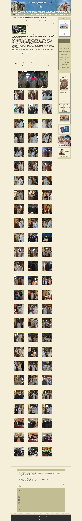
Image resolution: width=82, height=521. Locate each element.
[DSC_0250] (33, 209)
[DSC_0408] (47, 380)
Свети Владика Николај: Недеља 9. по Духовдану (27, 480)
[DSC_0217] (47, 166)
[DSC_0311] (19, 280)
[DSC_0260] (47, 223)
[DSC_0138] (19, 123)
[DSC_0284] (33, 252)
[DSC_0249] (19, 209)
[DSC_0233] (19, 195)
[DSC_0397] (19, 366)
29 (62, 110)
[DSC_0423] (19, 409)
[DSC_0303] (33, 266)
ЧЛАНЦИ (37, 14)
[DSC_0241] (33, 195)
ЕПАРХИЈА (32, 14)
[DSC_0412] (19, 394)
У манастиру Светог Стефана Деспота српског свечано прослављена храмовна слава (33, 479)
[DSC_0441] (47, 423)
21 (69, 107)
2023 (19, 491)
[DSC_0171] (33, 152)
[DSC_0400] (33, 366)
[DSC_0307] (47, 266)
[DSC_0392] (47, 352)
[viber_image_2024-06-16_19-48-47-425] (19, 95)
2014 (19, 505)
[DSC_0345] (19, 323)
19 (65, 107)
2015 (19, 503)
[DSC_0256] (33, 223)
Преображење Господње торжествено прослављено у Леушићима (30, 475)
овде (27, 69)
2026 (19, 470)
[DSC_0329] (33, 309)
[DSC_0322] (33, 295)
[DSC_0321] (19, 295)
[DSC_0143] (47, 123)
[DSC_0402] (47, 366)
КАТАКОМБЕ (42, 14)
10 (62, 105)
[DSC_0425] (33, 409)
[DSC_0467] (19, 451)
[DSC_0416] (47, 394)
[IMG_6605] (47, 237)
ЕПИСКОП (18, 14)
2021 (19, 494)
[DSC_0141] (33, 123)
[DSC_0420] (33, 394)
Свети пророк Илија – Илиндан (24, 481)
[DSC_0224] (19, 180)
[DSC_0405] (33, 380)
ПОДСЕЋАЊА (66, 14)
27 (67, 109)
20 (67, 107)
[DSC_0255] (19, 223)
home (14, 14)
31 (65, 110)
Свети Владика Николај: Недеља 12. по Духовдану (27, 474)
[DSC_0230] (47, 180)
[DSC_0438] (33, 423)
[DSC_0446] (33, 437)
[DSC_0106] (33, 109)
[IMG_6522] (47, 95)
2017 (19, 500)
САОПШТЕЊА (48, 14)
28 (69, 109)
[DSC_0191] (47, 152)
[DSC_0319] (47, 280)
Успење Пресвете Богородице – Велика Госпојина (27, 472)
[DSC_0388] (33, 352)
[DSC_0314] (33, 280)
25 (64, 109)
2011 (19, 509)
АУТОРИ (61, 14)
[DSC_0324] (19, 309)
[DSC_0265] (33, 237)
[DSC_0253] (47, 209)
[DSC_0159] (19, 138)
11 (64, 105)
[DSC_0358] (19, 337)
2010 (19, 511)
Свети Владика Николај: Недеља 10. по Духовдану (27, 478)
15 (59, 107)
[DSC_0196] (19, 166)
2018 (19, 499)
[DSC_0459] (47, 437)
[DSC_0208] (33, 166)
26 (65, 109)
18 (64, 107)
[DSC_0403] (19, 380)
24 (62, 109)
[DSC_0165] (19, 152)
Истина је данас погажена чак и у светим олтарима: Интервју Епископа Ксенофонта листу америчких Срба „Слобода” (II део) (39, 473)
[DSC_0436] (19, 423)
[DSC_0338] (47, 309)
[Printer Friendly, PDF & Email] (52, 23)
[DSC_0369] (47, 337)
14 (69, 105)
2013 (19, 506)
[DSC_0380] (19, 352)
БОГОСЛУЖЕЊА (55, 14)
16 (61, 107)
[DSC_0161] (33, 138)
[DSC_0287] (47, 252)
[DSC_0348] (33, 323)
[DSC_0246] (47, 195)
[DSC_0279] (19, 252)
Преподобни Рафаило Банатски (64, 95)
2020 (19, 496)
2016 (19, 502)
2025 (19, 488)
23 (61, 109)
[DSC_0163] (47, 138)
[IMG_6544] (47, 109)
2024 (19, 490)
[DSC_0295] (19, 266)
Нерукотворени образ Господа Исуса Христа (64, 93)
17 (62, 107)
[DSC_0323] (47, 295)
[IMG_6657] (19, 437)
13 (67, 105)
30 (64, 110)
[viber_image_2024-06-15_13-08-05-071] (47, 451)
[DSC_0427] (47, 409)
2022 (19, 493)
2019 (19, 497)
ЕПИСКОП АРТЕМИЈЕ (25, 14)
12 (65, 105)
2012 (19, 508)
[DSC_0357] (47, 323)
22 (59, 109)
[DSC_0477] (33, 451)
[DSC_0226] (33, 180)
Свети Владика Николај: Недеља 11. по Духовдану (27, 477)
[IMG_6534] (19, 109)
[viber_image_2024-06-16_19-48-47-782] (33, 95)
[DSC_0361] (33, 337)
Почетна (12, 17)
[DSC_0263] (19, 237)
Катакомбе (22, 17)
